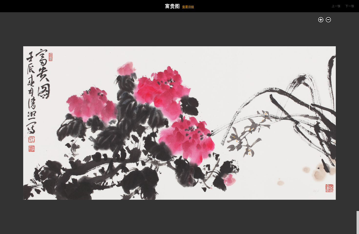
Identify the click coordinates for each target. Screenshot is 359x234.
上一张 (336, 6)
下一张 (349, 6)
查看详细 (188, 7)
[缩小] (328, 19)
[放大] (320, 19)
